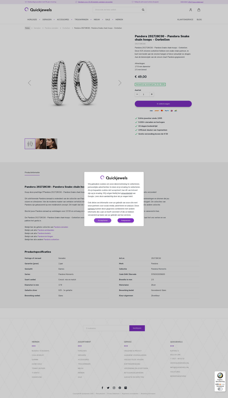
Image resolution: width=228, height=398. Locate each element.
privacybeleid (126, 193)
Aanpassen (125, 220)
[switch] (220, 389)
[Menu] (224, 372)
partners (91, 208)
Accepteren (103, 220)
